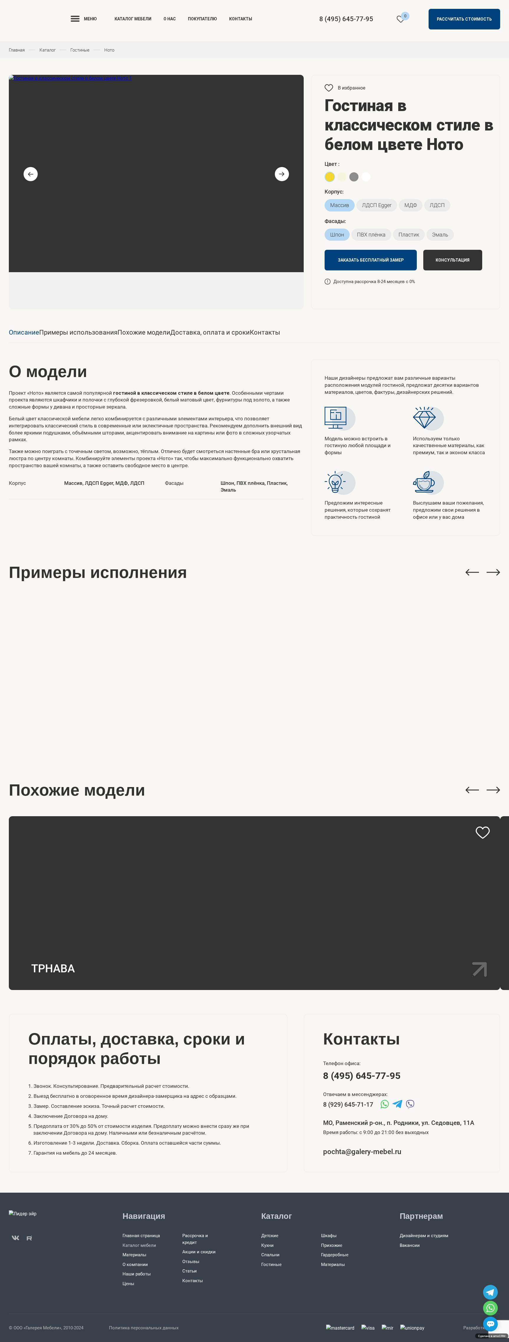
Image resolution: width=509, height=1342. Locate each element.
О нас (169, 18)
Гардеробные (334, 1254)
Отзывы (190, 1261)
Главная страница (141, 1235)
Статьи (189, 1271)
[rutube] (29, 1238)
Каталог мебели (133, 18)
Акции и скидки (199, 1252)
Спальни (270, 1254)
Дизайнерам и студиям (424, 1235)
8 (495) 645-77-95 (346, 19)
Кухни (267, 1245)
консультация (453, 260)
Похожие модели (144, 332)
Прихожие (331, 1245)
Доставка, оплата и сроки (210, 332)
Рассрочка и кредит (195, 1239)
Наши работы (137, 1274)
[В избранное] (483, 833)
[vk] (15, 1238)
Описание (24, 332)
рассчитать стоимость (464, 19)
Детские (269, 1235)
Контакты (240, 18)
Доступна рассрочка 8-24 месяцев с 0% (374, 281)
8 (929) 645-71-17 (348, 1104)
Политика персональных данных (144, 1328)
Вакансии (410, 1245)
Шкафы (329, 1235)
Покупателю (202, 18)
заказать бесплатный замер (371, 260)
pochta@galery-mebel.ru (362, 1152)
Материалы (134, 1254)
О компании (135, 1264)
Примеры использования (78, 332)
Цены (128, 1283)
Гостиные (271, 1264)
